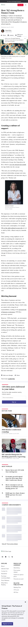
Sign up (14, 402)
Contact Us (4, 571)
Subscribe (20, 4)
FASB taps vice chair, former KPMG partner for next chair (15, 495)
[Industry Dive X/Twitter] (9, 556)
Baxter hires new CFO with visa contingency (15, 471)
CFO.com (16, 590)
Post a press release (12, 544)
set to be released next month (17, 164)
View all (4, 544)
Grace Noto (8, 30)
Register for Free (7, 623)
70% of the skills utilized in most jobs (12, 228)
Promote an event (18, 579)
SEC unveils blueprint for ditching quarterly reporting (13, 455)
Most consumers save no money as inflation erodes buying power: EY (15, 486)
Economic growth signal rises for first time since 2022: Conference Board (14, 478)
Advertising (17, 568)
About (3, 566)
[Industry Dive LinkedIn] (2, 556)
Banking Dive (17, 587)
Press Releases (5, 580)
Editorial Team (5, 568)
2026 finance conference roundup (11, 430)
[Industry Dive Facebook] (5, 556)
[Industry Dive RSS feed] (12, 556)
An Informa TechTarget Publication (14, 1)
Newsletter (4, 573)
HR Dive (16, 592)
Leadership (11, 379)
